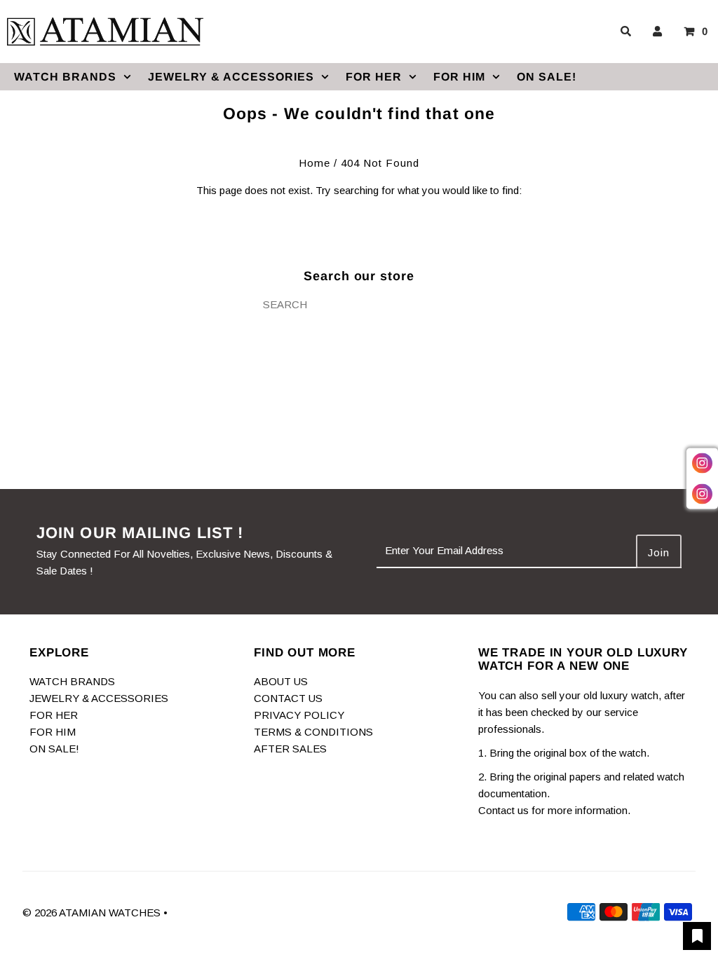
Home (314, 163)
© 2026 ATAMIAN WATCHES (92, 912)
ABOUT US (281, 681)
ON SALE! (546, 77)
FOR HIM (459, 77)
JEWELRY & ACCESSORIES (231, 77)
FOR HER (374, 77)
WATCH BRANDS (65, 77)
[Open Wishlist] (697, 936)
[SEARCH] (623, 31)
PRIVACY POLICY (299, 715)
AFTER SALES (290, 749)
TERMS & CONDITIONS (313, 732)
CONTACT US (288, 698)
